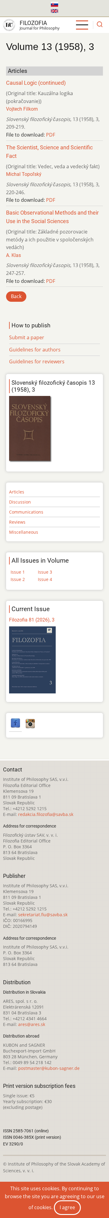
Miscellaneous (23, 532)
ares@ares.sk (31, 1024)
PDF (50, 134)
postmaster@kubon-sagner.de (49, 1068)
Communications (26, 512)
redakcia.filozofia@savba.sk (45, 814)
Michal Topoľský (23, 174)
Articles (16, 492)
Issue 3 (45, 572)
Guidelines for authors (35, 349)
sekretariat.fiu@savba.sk (43, 914)
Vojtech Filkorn (22, 109)
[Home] (9, 25)
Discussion (20, 502)
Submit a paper (26, 337)
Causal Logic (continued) (36, 83)
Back (16, 296)
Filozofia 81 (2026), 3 (31, 620)
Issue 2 (18, 579)
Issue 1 (18, 572)
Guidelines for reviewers (36, 361)
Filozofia (33, 23)
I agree (67, 1207)
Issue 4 (45, 579)
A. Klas (13, 255)
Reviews (17, 522)
